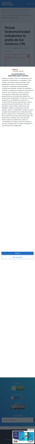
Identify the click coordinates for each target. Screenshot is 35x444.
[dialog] (17, 222)
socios (19, 78)
